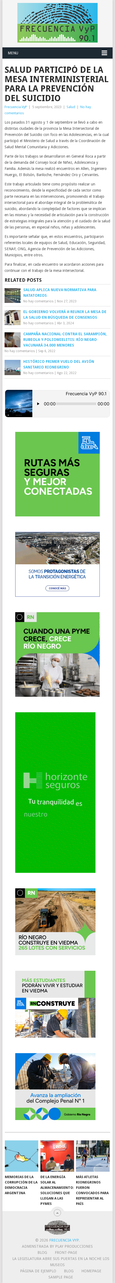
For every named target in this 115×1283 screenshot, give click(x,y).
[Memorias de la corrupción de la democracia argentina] (21, 1156)
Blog (42, 1252)
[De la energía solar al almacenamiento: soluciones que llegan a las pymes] (57, 1156)
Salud (71, 107)
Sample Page (60, 1277)
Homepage (91, 1271)
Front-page (66, 1252)
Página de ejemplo (38, 1271)
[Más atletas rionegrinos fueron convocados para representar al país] (92, 1156)
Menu (13, 53)
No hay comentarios (38, 301)
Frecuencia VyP (16, 107)
